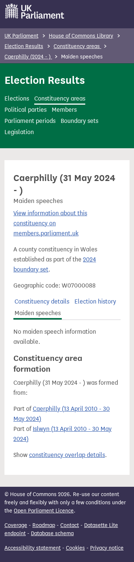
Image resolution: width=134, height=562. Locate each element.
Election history (95, 301)
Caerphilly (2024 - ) (28, 57)
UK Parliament (21, 36)
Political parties (25, 109)
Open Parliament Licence (44, 511)
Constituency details (42, 301)
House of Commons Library (81, 36)
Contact (69, 525)
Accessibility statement (32, 548)
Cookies (75, 548)
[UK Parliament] (34, 11)
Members (64, 109)
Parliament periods (29, 120)
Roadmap (43, 525)
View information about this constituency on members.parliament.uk (50, 223)
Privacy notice (107, 548)
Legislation (19, 132)
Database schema (52, 533)
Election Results (23, 46)
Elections (16, 98)
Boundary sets (79, 120)
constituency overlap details (67, 454)
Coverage (15, 525)
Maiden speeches (38, 313)
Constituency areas (77, 46)
